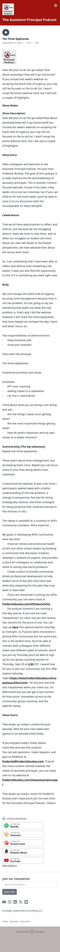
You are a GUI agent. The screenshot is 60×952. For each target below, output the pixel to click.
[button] (5, 32)
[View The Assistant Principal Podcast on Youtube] (4, 902)
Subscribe (9, 891)
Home (5, 921)
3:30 (30, 664)
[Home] (8, 9)
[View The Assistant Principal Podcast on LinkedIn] (15, 902)
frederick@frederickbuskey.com (23, 761)
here (15, 627)
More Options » (9, 865)
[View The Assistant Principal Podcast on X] (20, 902)
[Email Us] (26, 902)
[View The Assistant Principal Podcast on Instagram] (9, 902)
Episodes (14, 921)
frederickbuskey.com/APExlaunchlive (26, 604)
